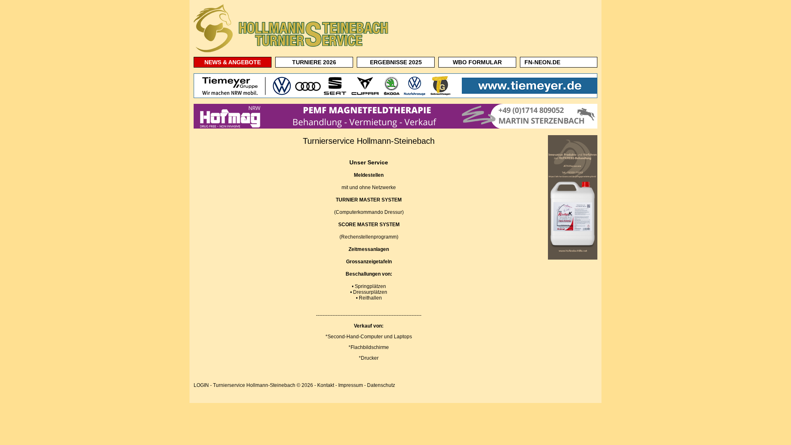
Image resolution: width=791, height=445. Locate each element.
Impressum (350, 385)
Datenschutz (381, 385)
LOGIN (201, 385)
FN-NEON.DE (542, 62)
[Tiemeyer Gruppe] (395, 96)
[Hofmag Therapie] (395, 127)
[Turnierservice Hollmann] (292, 52)
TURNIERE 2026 (314, 62)
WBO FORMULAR (477, 62)
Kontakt (325, 385)
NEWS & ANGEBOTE (232, 62)
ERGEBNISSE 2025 (396, 62)
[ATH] (572, 258)
